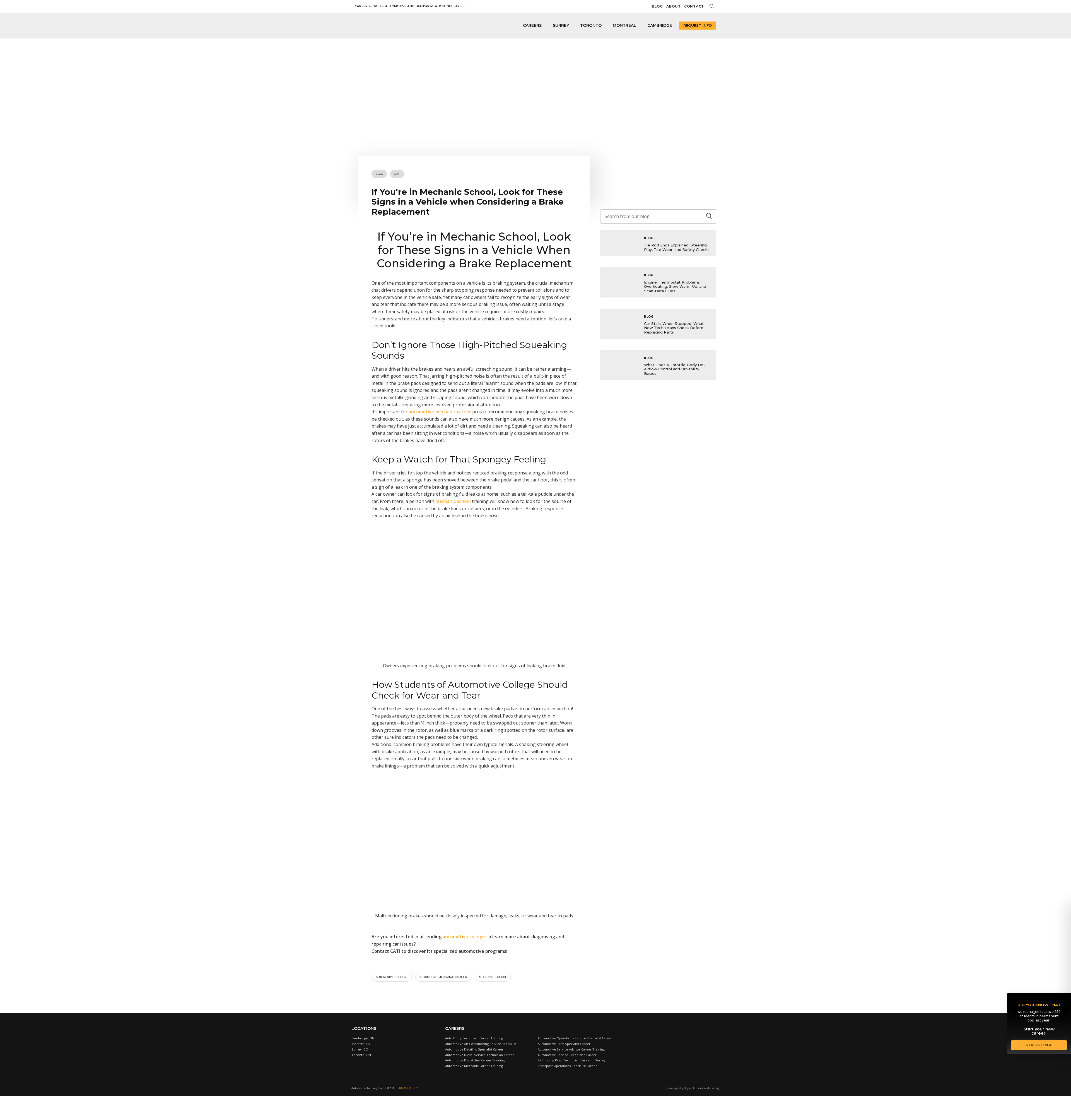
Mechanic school (493, 977)
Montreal (624, 25)
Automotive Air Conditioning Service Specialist (480, 1044)
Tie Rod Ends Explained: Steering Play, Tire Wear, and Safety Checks (677, 247)
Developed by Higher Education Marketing (693, 1088)
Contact (694, 6)
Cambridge (659, 25)
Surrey (561, 25)
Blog (657, 6)
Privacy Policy (407, 1088)
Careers (532, 25)
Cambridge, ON (362, 1038)
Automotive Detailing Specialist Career (474, 1049)
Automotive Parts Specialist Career (564, 1044)
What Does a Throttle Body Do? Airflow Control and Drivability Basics (675, 369)
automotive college (392, 977)
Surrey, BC (359, 1049)
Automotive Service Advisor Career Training (571, 1049)
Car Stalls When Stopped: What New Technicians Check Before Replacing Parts (674, 327)
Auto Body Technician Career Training (474, 1038)
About (673, 6)
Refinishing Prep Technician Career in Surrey (572, 1060)
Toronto (591, 25)
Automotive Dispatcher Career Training (475, 1060)
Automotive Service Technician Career (567, 1055)
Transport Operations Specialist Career (567, 1066)
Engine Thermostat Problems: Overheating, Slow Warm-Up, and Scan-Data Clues (675, 286)
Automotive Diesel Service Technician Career (479, 1055)
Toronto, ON (361, 1055)
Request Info (697, 25)
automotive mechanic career (443, 977)
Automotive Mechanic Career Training (474, 1066)
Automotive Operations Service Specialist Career (575, 1038)
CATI (397, 174)
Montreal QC (361, 1044)
